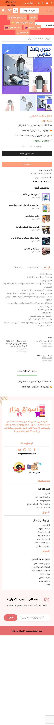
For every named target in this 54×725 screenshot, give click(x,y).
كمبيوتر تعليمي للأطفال (30, 194)
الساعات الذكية (32, 27)
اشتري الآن (26, 164)
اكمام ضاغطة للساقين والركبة (28, 227)
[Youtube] (47, 3)
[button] (26, 3)
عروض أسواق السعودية (23, 22)
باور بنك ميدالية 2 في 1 (44, 341)
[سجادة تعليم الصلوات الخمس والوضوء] (46, 208)
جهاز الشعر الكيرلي (32, 249)
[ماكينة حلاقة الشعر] (46, 219)
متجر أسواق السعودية (17, 17)
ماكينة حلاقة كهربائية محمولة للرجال (25, 238)
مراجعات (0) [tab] (18, 267)
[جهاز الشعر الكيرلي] (46, 252)
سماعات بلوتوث (13, 27)
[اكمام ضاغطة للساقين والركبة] (46, 230)
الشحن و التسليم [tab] (34, 267)
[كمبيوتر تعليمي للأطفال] (46, 197)
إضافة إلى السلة (26, 153)
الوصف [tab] (47, 267)
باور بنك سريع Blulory (44, 355)
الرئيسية (33, 17)
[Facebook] (51, 3)
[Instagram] (38, 3)
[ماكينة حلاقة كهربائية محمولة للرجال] (46, 241)
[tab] (47, 267)
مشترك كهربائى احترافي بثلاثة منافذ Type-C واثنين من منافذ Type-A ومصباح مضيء (16, 343)
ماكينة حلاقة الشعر (32, 216)
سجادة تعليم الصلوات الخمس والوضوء (24, 205)
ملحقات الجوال (22, 32)
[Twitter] (43, 3)
